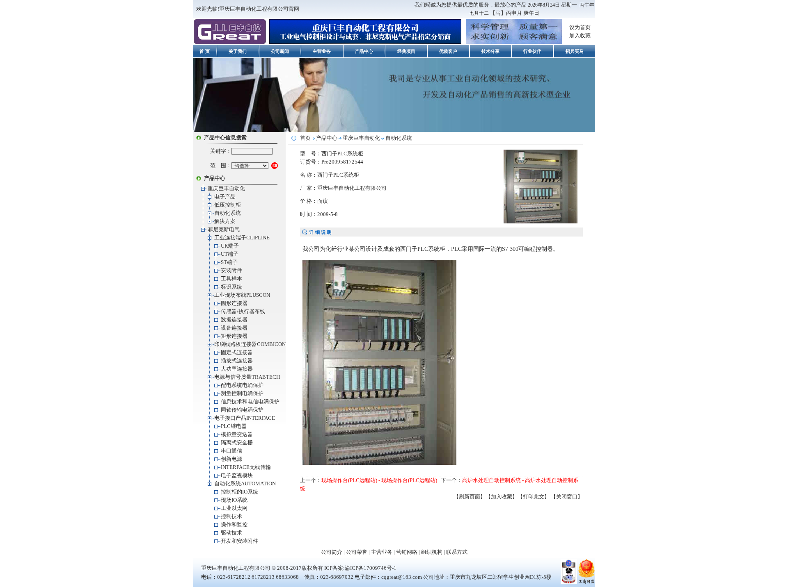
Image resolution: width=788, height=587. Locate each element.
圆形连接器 (234, 303)
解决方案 (225, 221)
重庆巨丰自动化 (226, 188)
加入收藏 (580, 35)
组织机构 (431, 552)
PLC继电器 (234, 426)
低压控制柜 (227, 205)
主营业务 (322, 51)
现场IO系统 (234, 500)
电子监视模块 (237, 475)
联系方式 (456, 552)
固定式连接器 (237, 352)
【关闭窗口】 (567, 497)
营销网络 (406, 552)
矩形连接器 (234, 336)
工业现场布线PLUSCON (242, 295)
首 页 (204, 51)
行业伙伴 (532, 51)
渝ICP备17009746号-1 (370, 568)
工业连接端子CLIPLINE (242, 237)
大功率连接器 (237, 369)
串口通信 (231, 451)
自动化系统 (227, 213)
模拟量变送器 (237, 434)
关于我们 (238, 51)
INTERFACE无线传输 (246, 467)
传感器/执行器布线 (243, 311)
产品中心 (364, 51)
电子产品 (225, 196)
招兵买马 (575, 51)
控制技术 (231, 516)
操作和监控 (234, 524)
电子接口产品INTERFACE (244, 418)
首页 (305, 138)
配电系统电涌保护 (242, 385)
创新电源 (231, 459)
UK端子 (230, 246)
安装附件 (231, 270)
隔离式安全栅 (237, 442)
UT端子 (229, 254)
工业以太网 (234, 508)
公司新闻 (280, 51)
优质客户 (448, 51)
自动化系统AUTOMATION (245, 483)
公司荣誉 (356, 552)
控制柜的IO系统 (239, 492)
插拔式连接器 (237, 360)
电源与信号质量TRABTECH (247, 377)
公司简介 (331, 552)
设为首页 (580, 27)
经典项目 (406, 51)
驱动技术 (231, 533)
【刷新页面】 (470, 497)
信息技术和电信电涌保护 (250, 401)
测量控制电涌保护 (242, 393)
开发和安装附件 (239, 541)
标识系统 (231, 287)
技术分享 (490, 51)
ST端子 (229, 262)
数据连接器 (234, 319)
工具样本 (231, 278)
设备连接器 (234, 328)
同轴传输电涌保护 (242, 410)
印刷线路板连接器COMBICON (250, 344)
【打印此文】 (534, 497)
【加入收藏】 (502, 497)
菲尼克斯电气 (224, 229)
